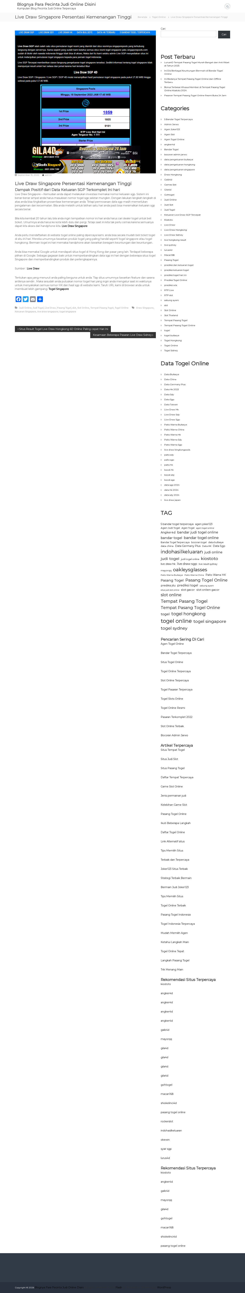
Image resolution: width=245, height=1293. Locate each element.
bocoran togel (199, 542)
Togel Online (159, 17)
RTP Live (169, 290)
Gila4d (167, 189)
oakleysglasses (190, 570)
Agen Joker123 (172, 129)
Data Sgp (169, 399)
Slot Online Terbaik (172, 726)
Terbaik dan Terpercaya (175, 859)
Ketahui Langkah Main (175, 942)
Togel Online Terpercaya (176, 671)
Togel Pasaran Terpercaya (176, 689)
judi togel (170, 558)
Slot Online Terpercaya (175, 680)
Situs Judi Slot (169, 759)
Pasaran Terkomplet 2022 (176, 717)
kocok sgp (169, 480)
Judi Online (25, 307)
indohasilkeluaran (182, 552)
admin (48, 175)
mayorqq (166, 570)
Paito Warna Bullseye (175, 424)
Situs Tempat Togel (173, 749)
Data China (170, 379)
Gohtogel (169, 194)
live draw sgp (187, 564)
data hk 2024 (171, 490)
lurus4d (168, 250)
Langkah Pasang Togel (175, 960)
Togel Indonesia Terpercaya (178, 923)
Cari (163, 28)
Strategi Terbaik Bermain (176, 878)
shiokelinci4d (169, 1103)
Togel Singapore (59, 289)
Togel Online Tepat (172, 951)
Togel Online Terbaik (173, 905)
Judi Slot (168, 204)
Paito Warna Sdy (173, 439)
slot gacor (188, 589)
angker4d (169, 144)
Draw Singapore (145, 307)
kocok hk (169, 469)
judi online (213, 552)
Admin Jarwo (171, 124)
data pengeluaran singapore (179, 169)
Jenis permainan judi (173, 795)
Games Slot (170, 184)
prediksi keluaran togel (176, 270)
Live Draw (33, 268)
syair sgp (166, 1148)
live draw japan (172, 500)
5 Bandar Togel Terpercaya (178, 119)
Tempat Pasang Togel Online (179, 325)
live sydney (170, 245)
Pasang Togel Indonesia (176, 914)
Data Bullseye (171, 374)
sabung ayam (171, 300)
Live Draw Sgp (172, 419)
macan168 (167, 1094)
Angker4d (168, 532)
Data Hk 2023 (171, 389)
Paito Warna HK (216, 575)
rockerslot (167, 1121)
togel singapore (68, 311)
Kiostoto (168, 219)
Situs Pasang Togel (173, 768)
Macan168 (169, 255)
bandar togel (171, 538)
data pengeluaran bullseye (178, 159)
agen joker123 (204, 524)
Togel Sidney (171, 350)
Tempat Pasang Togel (102, 307)
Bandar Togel (171, 149)
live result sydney (208, 564)
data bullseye (215, 542)
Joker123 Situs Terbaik (174, 868)
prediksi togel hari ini (175, 275)
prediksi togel (187, 585)
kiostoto (209, 558)
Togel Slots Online (172, 698)
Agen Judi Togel (170, 527)
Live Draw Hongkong (175, 229)
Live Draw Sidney (173, 235)
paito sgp (169, 459)
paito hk (168, 464)
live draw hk (168, 564)
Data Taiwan (171, 404)
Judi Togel (38, 307)
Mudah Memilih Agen (174, 933)
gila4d (164, 1048)
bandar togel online (201, 537)
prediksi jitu (168, 585)
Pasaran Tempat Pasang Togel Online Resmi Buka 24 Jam (195, 95)
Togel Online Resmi (173, 707)
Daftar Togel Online (173, 832)
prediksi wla (170, 285)
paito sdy (169, 454)
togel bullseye (171, 335)
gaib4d (165, 1029)
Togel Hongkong (173, 340)
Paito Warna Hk (172, 434)
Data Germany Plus (174, 384)
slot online (171, 594)
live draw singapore (47, 311)
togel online (176, 621)
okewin (165, 1139)
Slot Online (83, 307)
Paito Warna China (174, 429)
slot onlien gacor (208, 589)
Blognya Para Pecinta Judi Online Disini (56, 4)
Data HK (206, 546)
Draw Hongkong (173, 174)
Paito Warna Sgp (173, 444)
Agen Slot (169, 134)
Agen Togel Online (174, 139)
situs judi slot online (170, 590)
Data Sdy (169, 394)
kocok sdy (169, 474)
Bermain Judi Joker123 (175, 887)
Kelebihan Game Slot (174, 804)
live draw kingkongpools (177, 449)
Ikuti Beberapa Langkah (176, 823)
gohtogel (166, 1084)
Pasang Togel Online (206, 580)
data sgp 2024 (172, 485)
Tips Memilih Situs (172, 850)
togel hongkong (188, 613)
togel (167, 330)
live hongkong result (175, 240)
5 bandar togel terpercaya (177, 524)
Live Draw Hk (171, 409)
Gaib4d (168, 179)
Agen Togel (188, 528)
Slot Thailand (171, 315)
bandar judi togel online (197, 532)
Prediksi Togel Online (175, 280)
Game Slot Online (172, 786)
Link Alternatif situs (173, 841)
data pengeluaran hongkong (179, 164)
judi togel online (190, 559)
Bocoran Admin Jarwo (174, 735)
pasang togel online (173, 1112)
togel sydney (174, 628)
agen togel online (205, 528)
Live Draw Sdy (172, 414)
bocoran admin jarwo (175, 154)
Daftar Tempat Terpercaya (177, 777)
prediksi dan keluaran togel (179, 265)
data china (167, 546)
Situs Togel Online (172, 662)
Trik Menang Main (172, 969)
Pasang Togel (64, 307)
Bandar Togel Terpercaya (175, 542)
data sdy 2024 (171, 495)
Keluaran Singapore (25, 311)
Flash (119, 1287)
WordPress (164, 1287)
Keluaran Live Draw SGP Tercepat (182, 214)
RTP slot (168, 295)
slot (74, 307)
